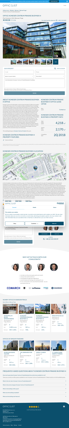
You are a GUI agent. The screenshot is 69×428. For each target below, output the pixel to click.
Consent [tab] (14, 207)
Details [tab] (34, 207)
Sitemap (15, 425)
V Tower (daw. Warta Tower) (57, 353)
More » (30, 90)
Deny (15, 223)
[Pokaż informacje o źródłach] (64, 178)
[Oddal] (64, 157)
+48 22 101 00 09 (62, 20)
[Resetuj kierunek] (64, 159)
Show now (10, 329)
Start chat (57, 233)
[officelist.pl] (9, 406)
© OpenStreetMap (55, 178)
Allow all (54, 223)
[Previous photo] (4, 40)
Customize (33, 223)
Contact (19, 425)
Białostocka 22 (57, 316)
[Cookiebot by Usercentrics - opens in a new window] (58, 204)
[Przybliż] (64, 155)
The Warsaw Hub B (26, 353)
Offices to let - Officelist (8, 10)
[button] (34, 167)
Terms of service (6, 425)
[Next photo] (64, 40)
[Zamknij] (67, 1)
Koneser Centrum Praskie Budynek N (42, 317)
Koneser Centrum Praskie (20, 131)
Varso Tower (41, 352)
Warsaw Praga (22, 10)
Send (34, 93)
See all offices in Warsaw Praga (9, 302)
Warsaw (17, 10)
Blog (12, 425)
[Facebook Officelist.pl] (64, 406)
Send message (44, 233)
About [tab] (54, 207)
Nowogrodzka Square (9, 353)
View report (54, 1)
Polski (65, 5)
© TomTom (62, 178)
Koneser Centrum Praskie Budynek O (26, 317)
